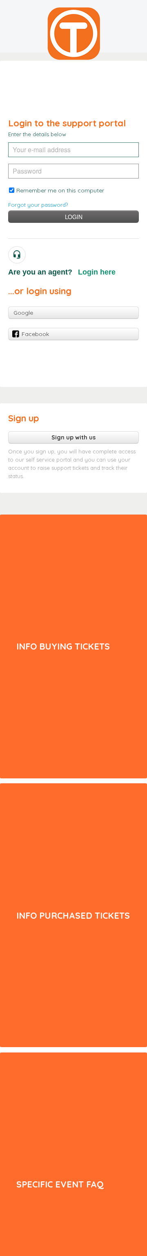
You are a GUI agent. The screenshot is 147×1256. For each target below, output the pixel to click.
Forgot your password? (38, 204)
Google (23, 312)
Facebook (35, 334)
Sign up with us (73, 437)
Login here (97, 272)
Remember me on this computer (60, 190)
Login (73, 217)
